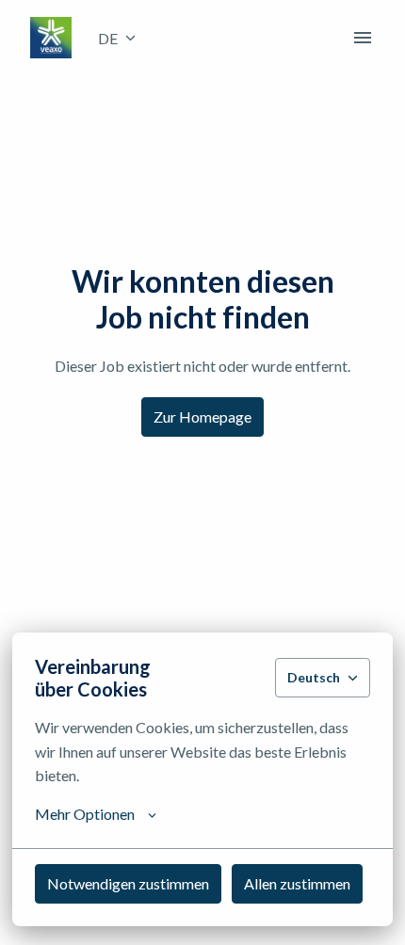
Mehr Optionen (85, 814)
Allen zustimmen (297, 883)
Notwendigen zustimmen (128, 883)
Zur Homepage (202, 416)
